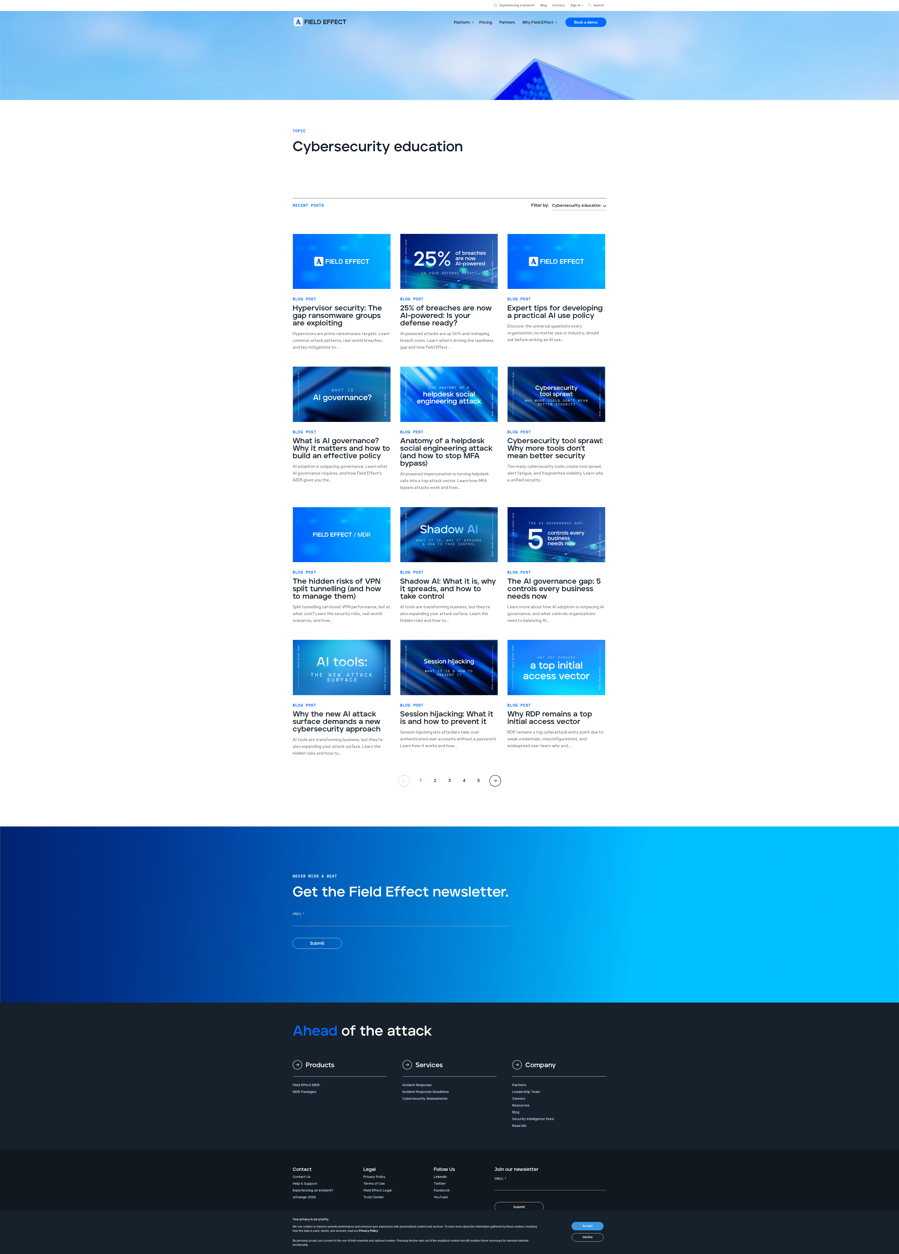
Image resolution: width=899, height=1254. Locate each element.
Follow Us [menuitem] (444, 1169)
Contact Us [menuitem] (301, 1177)
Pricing (485, 22)
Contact (558, 5)
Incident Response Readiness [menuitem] (425, 1092)
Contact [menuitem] (302, 1169)
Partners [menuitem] (519, 1085)
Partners (507, 22)
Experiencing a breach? (517, 5)
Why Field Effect (537, 22)
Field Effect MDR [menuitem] (306, 1085)
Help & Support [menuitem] (305, 1183)
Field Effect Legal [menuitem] (377, 1190)
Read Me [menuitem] (519, 1126)
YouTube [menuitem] (441, 1197)
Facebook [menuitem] (442, 1190)
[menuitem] (340, 1069)
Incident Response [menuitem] (417, 1085)
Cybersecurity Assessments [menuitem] (424, 1098)
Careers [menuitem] (518, 1098)
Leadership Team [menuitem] (526, 1092)
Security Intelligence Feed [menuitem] (533, 1119)
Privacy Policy (368, 1230)
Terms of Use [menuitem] (374, 1183)
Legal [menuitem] (369, 1169)
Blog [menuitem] (515, 1112)
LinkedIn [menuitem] (440, 1177)
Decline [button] (588, 1237)
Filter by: (540, 205)
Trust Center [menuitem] (373, 1197)
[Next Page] (495, 781)
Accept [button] (587, 1226)
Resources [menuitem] (520, 1105)
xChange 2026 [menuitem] (304, 1197)
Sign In (575, 5)
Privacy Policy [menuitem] (374, 1177)
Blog (543, 5)
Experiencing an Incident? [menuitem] (313, 1190)
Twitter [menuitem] (440, 1183)
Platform (462, 22)
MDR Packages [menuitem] (304, 1092)
